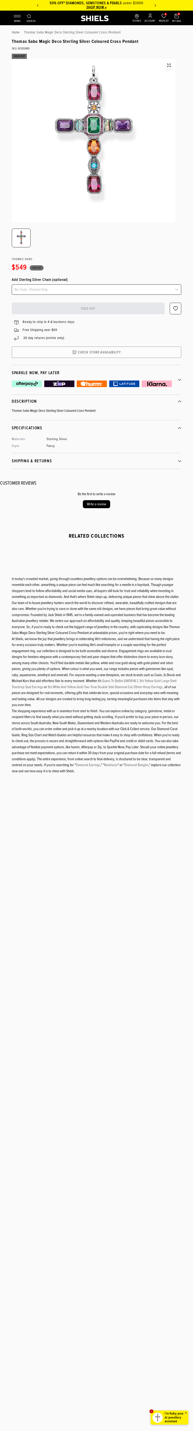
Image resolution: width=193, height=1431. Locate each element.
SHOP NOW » (96, 7)
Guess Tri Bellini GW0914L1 (120, 681)
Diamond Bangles (137, 765)
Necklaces (111, 765)
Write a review (96, 504)
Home (16, 32)
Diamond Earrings (88, 765)
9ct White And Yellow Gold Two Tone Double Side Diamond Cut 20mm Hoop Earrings (105, 687)
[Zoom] (169, 65)
